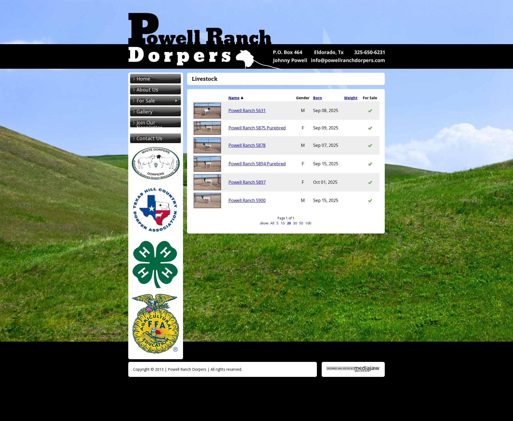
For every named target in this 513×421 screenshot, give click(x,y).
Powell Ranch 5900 (247, 200)
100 (308, 223)
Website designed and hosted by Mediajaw (353, 369)
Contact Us (149, 138)
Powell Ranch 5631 (247, 110)
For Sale (142, 101)
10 (283, 223)
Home (143, 78)
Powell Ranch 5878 (247, 145)
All (272, 223)
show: (265, 223)
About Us (147, 89)
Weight (350, 97)
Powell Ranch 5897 (247, 182)
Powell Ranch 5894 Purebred (257, 164)
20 (289, 223)
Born (317, 97)
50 (301, 223)
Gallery (145, 111)
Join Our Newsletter (149, 125)
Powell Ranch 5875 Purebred (257, 128)
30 (295, 223)
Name (233, 97)
